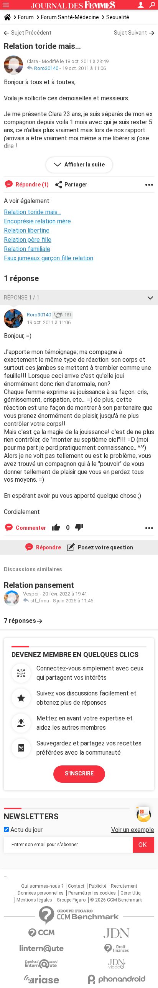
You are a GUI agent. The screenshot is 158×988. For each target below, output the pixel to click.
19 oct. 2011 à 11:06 (84, 68)
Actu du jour (26, 829)
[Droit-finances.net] (116, 948)
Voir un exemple (132, 829)
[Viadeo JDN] (116, 964)
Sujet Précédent (31, 33)
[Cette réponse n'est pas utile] (79, 528)
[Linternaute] (41, 948)
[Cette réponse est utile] (56, 528)
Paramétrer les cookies (92, 893)
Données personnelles (41, 893)
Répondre (48, 547)
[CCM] (41, 933)
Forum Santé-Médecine (70, 17)
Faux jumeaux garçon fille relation (48, 258)
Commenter (30, 528)
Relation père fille (27, 239)
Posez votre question (105, 547)
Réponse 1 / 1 (22, 297)
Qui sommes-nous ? (42, 886)
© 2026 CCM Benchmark (116, 900)
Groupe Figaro (71, 900)
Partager (75, 184)
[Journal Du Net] (116, 933)
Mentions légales (34, 900)
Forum (26, 17)
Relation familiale (27, 249)
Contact (76, 886)
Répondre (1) (32, 184)
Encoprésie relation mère (37, 221)
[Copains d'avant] (41, 964)
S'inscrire (79, 773)
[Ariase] (41, 979)
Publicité (97, 886)
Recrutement (124, 886)
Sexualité (117, 17)
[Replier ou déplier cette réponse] (150, 297)
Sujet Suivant (130, 33)
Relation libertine (26, 230)
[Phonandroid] (116, 979)
